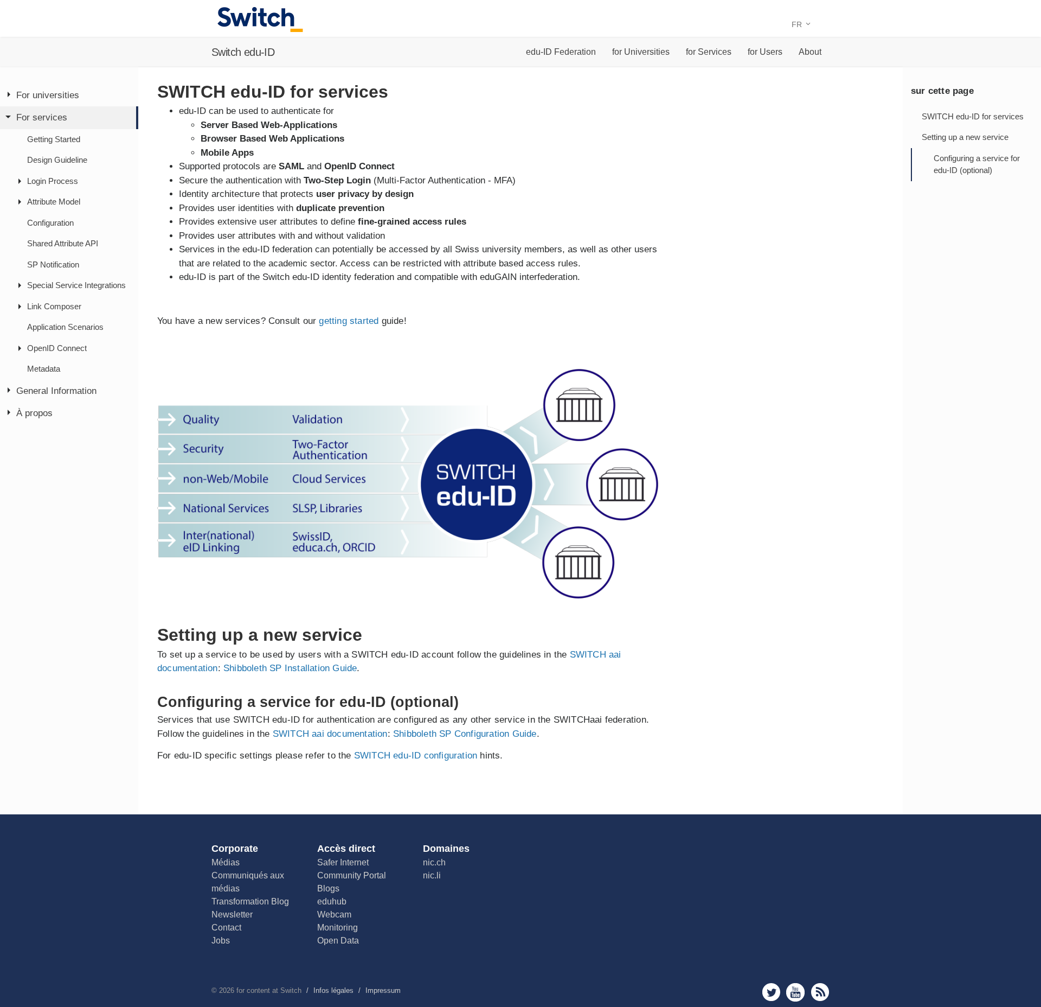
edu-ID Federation (561, 51)
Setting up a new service (965, 137)
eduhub (331, 901)
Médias (225, 862)
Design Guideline (57, 160)
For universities (47, 95)
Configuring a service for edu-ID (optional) (977, 164)
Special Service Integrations (76, 285)
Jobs (220, 940)
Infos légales (333, 990)
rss (820, 992)
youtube (795, 992)
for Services (708, 51)
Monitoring (337, 927)
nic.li (432, 875)
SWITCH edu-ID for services (973, 116)
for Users (765, 51)
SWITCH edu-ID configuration (415, 755)
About (810, 51)
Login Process (52, 181)
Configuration (50, 222)
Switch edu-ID (242, 52)
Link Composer (54, 306)
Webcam (334, 914)
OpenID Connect (57, 348)
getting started (348, 321)
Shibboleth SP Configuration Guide (465, 734)
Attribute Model (53, 202)
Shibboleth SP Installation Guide (290, 668)
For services (41, 118)
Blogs (328, 888)
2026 (226, 990)
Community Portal (351, 875)
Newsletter (232, 914)
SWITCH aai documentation (330, 734)
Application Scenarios (65, 327)
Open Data (338, 940)
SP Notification (53, 264)
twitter (771, 992)
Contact (226, 927)
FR (798, 24)
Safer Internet (343, 862)
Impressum (383, 990)
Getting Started (53, 139)
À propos (34, 414)
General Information (56, 391)
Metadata (43, 369)
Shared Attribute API (62, 243)
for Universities (641, 51)
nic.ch (434, 862)
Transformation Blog (250, 901)
